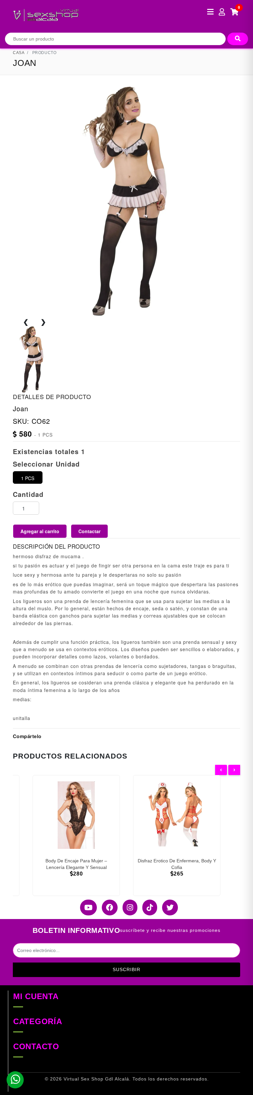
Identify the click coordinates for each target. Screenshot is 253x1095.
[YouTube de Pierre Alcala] (86, 907)
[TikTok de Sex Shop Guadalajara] (147, 907)
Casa (18, 52)
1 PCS (27, 478)
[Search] (237, 39)
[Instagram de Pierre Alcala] (127, 907)
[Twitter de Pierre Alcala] (167, 907)
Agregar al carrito (39, 531)
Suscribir (126, 969)
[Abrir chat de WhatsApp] (15, 1079)
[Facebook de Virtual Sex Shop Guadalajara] (107, 907)
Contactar (89, 531)
